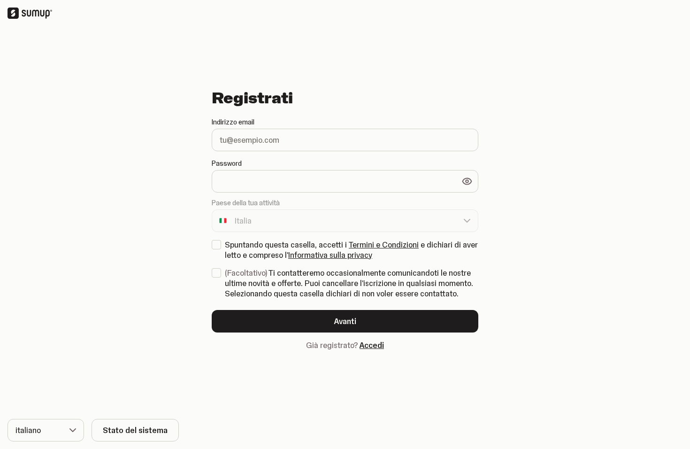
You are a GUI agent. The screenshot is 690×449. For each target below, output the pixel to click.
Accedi (372, 345)
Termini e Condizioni (384, 244)
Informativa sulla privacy (330, 255)
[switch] (467, 181)
